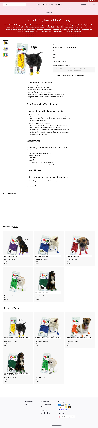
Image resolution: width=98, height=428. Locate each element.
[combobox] (14, 4)
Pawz (54, 50)
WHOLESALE (49, 12)
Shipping (55, 65)
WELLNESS (60, 9)
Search (27, 404)
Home (54, 45)
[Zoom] (29, 59)
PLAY (15, 9)
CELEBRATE (49, 9)
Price (54, 54)
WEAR (39, 9)
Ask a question (32, 186)
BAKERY (30, 9)
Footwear (17, 308)
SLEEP (69, 9)
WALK (8, 9)
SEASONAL (87, 9)
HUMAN (77, 9)
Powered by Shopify (57, 425)
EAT (22, 9)
